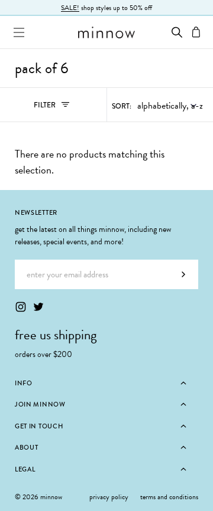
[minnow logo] (106, 32)
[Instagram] (21, 307)
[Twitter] (38, 307)
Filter (57, 108)
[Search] (177, 32)
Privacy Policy (108, 497)
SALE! (70, 7)
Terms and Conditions (169, 497)
